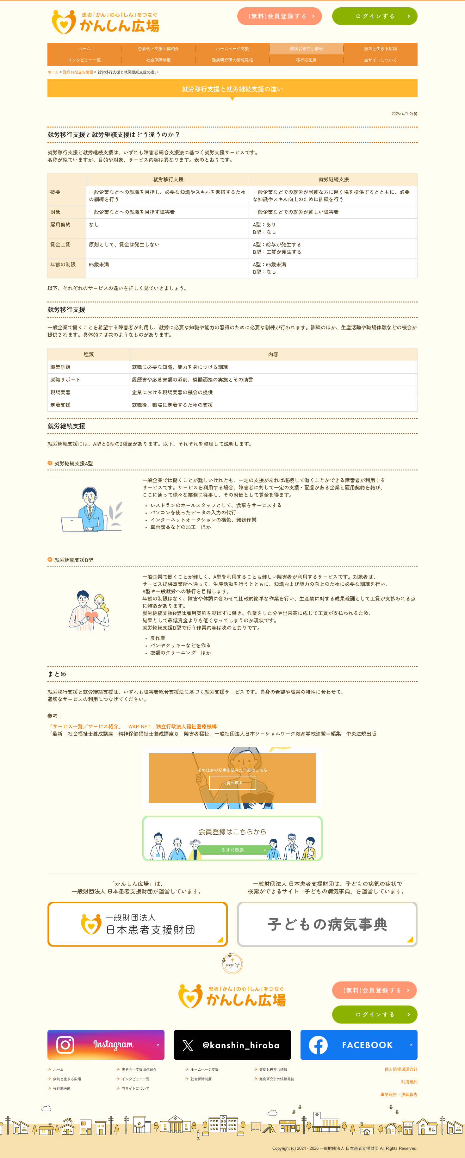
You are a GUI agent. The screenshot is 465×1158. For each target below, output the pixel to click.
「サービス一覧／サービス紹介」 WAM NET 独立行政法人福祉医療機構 (132, 726)
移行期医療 (306, 60)
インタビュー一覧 (84, 60)
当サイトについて (380, 60)
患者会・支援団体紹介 (158, 48)
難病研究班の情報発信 (232, 60)
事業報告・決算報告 (399, 1094)
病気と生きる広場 (380, 48)
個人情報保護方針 (401, 1069)
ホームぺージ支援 (232, 48)
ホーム (84, 48)
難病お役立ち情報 (306, 48)
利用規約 (409, 1082)
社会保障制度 (158, 60)
